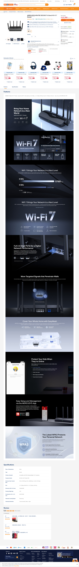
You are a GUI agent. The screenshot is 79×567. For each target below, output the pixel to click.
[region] (39, 564)
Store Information (39, 561)
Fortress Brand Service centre (51, 561)
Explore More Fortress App (66, 555)
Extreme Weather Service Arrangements (51, 558)
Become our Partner (22, 559)
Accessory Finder (33, 559)
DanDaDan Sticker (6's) (68, 74)
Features (5, 87)
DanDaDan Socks (55, 74)
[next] (73, 8)
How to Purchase (33, 553)
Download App (42, 1)
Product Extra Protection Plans (44, 561)
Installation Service (44, 556)
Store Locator (49, 1)
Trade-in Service (51, 555)
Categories (10, 8)
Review (24, 87)
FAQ (38, 556)
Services (38, 8)
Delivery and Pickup (44, 553)
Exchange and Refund (44, 558)
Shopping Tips (46, 8)
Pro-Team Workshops (50, 553)
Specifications (15, 87)
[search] (47, 4)
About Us (21, 553)
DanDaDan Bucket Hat (44, 74)
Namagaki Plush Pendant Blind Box (8, 75)
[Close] (77, 564)
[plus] (35, 36)
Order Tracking (57, 1)
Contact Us (39, 558)
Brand (17, 8)
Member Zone (54, 8)
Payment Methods (33, 557)
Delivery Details (72, 31)
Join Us (21, 555)
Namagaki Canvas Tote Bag (21, 74)
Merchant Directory (64, 8)
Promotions (24, 8)
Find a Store (8, 556)
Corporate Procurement (28, 553)
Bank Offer (31, 8)
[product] (9, 65)
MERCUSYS (31, 15)
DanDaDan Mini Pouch (32, 74)
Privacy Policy (16, 565)
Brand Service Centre (38, 554)
